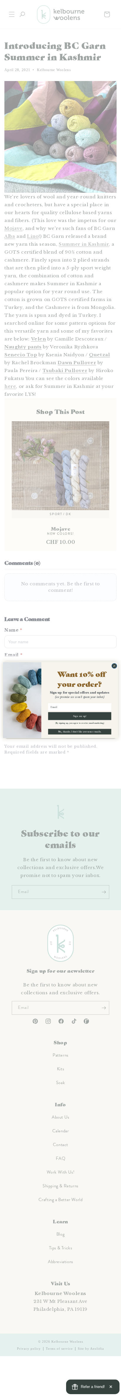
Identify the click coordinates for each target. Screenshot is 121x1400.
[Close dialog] (114, 665)
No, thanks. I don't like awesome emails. (79, 731)
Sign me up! (79, 716)
